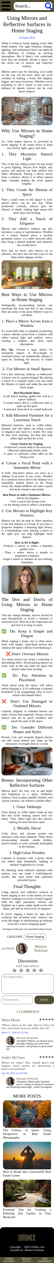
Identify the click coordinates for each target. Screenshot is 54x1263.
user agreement (45, 1259)
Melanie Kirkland (34, 1250)
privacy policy (27, 1259)
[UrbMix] (27, 1237)
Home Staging (35, 936)
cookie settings (9, 1259)
